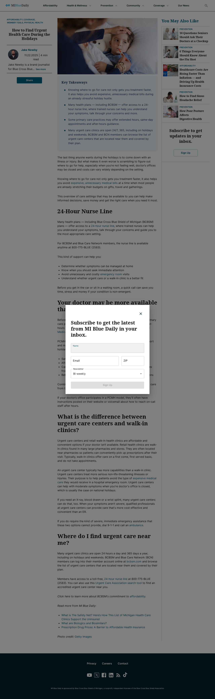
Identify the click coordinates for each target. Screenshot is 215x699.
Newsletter (78, 369)
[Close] (140, 313)
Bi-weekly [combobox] (79, 373)
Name (75, 345)
